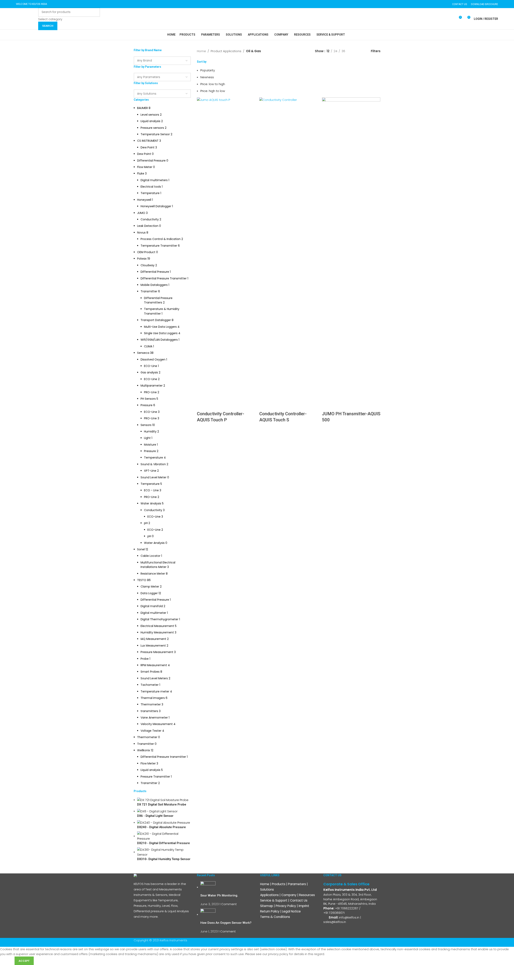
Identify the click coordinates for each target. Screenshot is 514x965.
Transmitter (149, 291)
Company (288, 895)
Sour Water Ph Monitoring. (219, 895)
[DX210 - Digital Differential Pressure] (164, 836)
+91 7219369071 (334, 913)
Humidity (150, 431)
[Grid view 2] (355, 51)
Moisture (150, 445)
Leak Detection (147, 226)
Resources (307, 895)
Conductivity (150, 219)
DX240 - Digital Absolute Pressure (161, 827)
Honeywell (144, 200)
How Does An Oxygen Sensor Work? (225, 923)
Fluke (140, 173)
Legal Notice (291, 911)
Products (278, 884)
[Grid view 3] (361, 51)
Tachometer (150, 685)
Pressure (146, 405)
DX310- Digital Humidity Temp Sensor (163, 859)
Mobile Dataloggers (154, 285)
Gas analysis (149, 372)
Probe (145, 659)
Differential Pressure (151, 161)
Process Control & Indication (161, 239)
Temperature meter (155, 691)
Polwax (142, 259)
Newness (207, 77)
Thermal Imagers (153, 698)
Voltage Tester (151, 731)
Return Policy (270, 911)
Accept (24, 961)
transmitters (149, 711)
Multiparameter (152, 386)
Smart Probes (150, 672)
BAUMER (142, 108)
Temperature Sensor (155, 134)
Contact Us (298, 900)
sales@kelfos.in (334, 922)
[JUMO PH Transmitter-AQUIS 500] (351, 249)
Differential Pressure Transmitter (164, 278)
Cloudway (148, 265)
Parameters (297, 884)
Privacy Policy (286, 906)
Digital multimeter (153, 613)
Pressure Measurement (157, 652)
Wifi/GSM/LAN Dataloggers (159, 340)
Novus (141, 232)
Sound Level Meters (154, 678)
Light (147, 438)
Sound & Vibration (153, 464)
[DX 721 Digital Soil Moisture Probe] (162, 800)
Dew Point (148, 147)
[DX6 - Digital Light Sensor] (157, 811)
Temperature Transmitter (159, 246)
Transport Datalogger (156, 320)
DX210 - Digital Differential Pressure (163, 843)
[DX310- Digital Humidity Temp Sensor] (164, 852)
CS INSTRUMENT (148, 141)
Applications (269, 895)
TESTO (141, 580)
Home (201, 51)
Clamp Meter (150, 586)
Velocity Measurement (157, 724)
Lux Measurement (153, 646)
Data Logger (149, 593)
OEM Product (146, 252)
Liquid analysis (150, 121)
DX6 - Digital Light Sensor (155, 816)
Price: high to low (212, 91)
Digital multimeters (154, 180)
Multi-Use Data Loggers (160, 327)
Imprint (304, 906)
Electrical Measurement (157, 626)
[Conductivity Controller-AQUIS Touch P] (226, 249)
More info (7, 960)
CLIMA (148, 346)
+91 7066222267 (346, 908)
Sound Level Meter (153, 477)
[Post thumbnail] (207, 887)
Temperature (150, 193)
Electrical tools (151, 187)
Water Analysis (151, 503)
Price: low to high (212, 84)
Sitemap (266, 906)
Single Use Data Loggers (161, 333)
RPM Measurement (154, 665)
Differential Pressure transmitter (163, 757)
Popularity (207, 70)
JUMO (141, 213)
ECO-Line (150, 366)
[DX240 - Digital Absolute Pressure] (163, 822)
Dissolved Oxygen (153, 359)
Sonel (141, 549)
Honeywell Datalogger (156, 206)
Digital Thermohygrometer (159, 619)
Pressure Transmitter (155, 777)
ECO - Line (151, 490)
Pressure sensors (152, 128)
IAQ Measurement (153, 639)
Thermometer (151, 704)
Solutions (267, 889)
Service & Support (273, 900)
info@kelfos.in (349, 917)
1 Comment (228, 904)
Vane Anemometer (154, 718)
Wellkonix (143, 750)
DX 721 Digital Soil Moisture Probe (161, 804)
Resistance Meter (153, 574)
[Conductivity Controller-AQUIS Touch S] (288, 249)
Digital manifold (152, 606)
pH (146, 523)
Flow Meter (144, 167)
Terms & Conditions (275, 917)
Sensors (146, 425)
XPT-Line (150, 471)
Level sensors (150, 115)
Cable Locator (150, 556)
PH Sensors (148, 399)
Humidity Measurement (157, 632)
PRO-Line (150, 392)
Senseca (143, 353)
